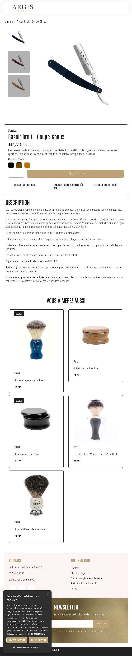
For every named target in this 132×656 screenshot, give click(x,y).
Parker (13, 130)
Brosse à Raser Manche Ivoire (29, 529)
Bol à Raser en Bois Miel (86, 368)
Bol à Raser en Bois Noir (26, 454)
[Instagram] (21, 588)
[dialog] (27, 621)
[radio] (11, 165)
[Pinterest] (31, 588)
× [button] (48, 594)
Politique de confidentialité (35, 633)
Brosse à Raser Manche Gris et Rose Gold (95, 454)
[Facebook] (12, 588)
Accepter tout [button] (17, 640)
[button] (7, 8)
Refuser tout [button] (38, 640)
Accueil (9, 21)
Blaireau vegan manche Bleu (29, 380)
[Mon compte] (120, 8)
